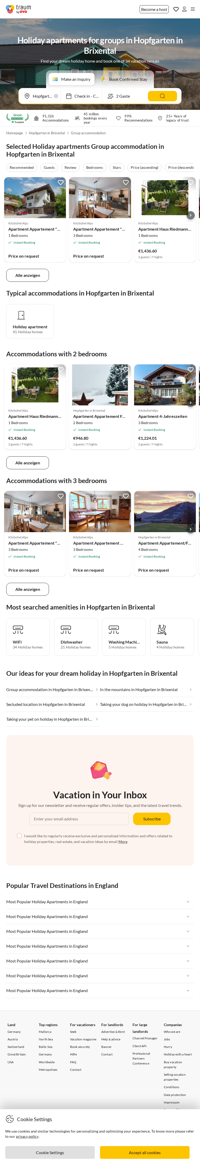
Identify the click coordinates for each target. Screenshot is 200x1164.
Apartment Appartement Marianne (105, 542)
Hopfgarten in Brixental (47, 133)
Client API (140, 1046)
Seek (73, 1032)
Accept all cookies (145, 1152)
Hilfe (73, 1054)
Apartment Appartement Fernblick (105, 416)
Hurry (168, 1047)
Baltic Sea (45, 1047)
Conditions (171, 1087)
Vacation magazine (83, 1039)
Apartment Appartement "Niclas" (104, 228)
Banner (106, 1047)
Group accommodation (88, 133)
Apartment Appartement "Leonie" (39, 228)
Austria (13, 1039)
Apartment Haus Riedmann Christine (42, 416)
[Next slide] (190, 215)
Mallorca (45, 1032)
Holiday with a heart (178, 1054)
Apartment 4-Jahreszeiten (162, 416)
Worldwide (47, 1062)
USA (11, 1062)
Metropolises (48, 1070)
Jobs (167, 1039)
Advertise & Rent (113, 1032)
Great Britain (17, 1054)
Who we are (172, 1032)
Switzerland (16, 1047)
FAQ (73, 1062)
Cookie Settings (50, 1152)
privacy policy (27, 1136)
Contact (75, 1070)
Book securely (80, 1047)
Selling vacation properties (175, 1077)
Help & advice (111, 1039)
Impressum (172, 1102)
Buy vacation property (173, 1064)
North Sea (46, 1039)
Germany (14, 1032)
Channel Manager (145, 1038)
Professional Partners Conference (141, 1058)
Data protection (175, 1095)
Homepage (14, 133)
